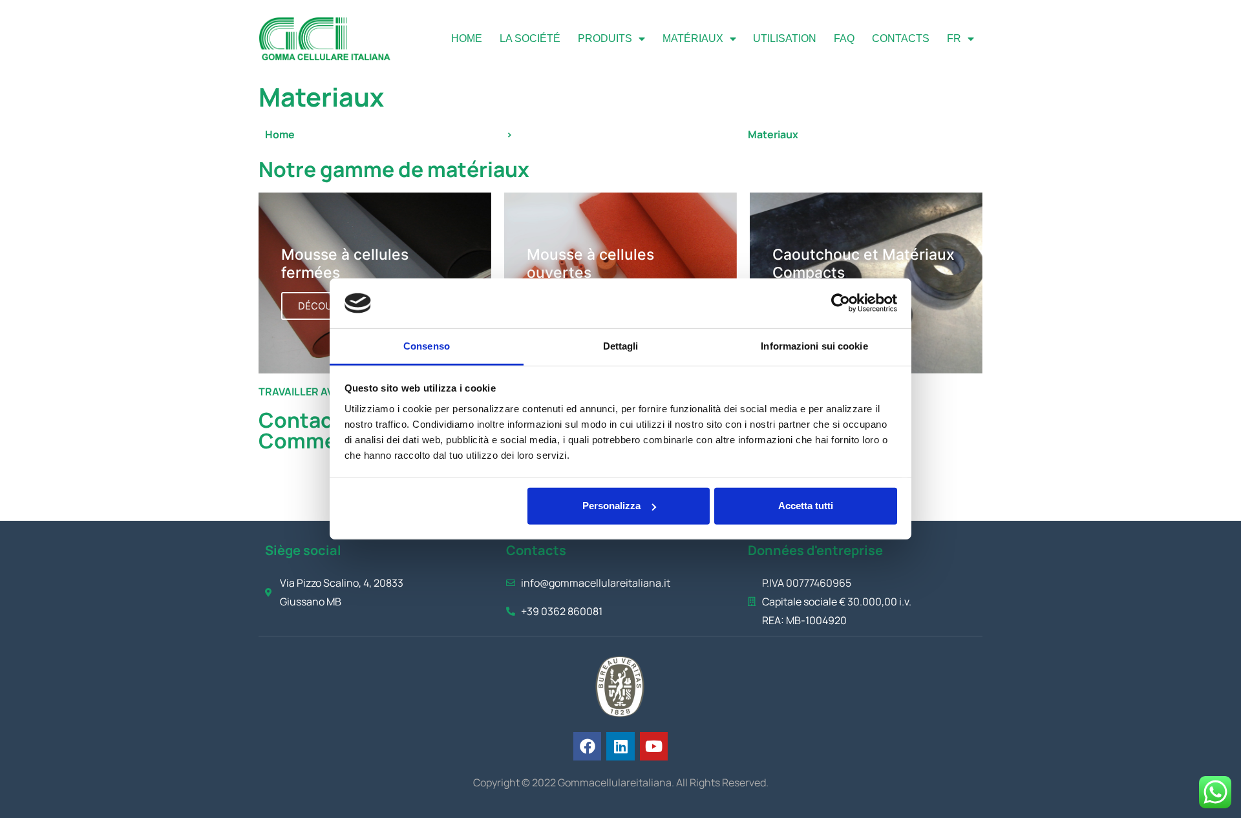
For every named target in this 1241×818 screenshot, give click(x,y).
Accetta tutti (805, 505)
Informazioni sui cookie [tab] (814, 346)
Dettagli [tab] (621, 346)
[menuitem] (960, 39)
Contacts (900, 38)
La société (530, 38)
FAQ (844, 38)
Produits (605, 38)
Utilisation (784, 38)
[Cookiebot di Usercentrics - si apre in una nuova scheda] (840, 303)
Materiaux (773, 134)
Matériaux (693, 38)
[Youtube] (654, 746)
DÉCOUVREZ (327, 306)
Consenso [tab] (426, 346)
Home (466, 38)
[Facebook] (587, 746)
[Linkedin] (620, 746)
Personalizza (611, 505)
